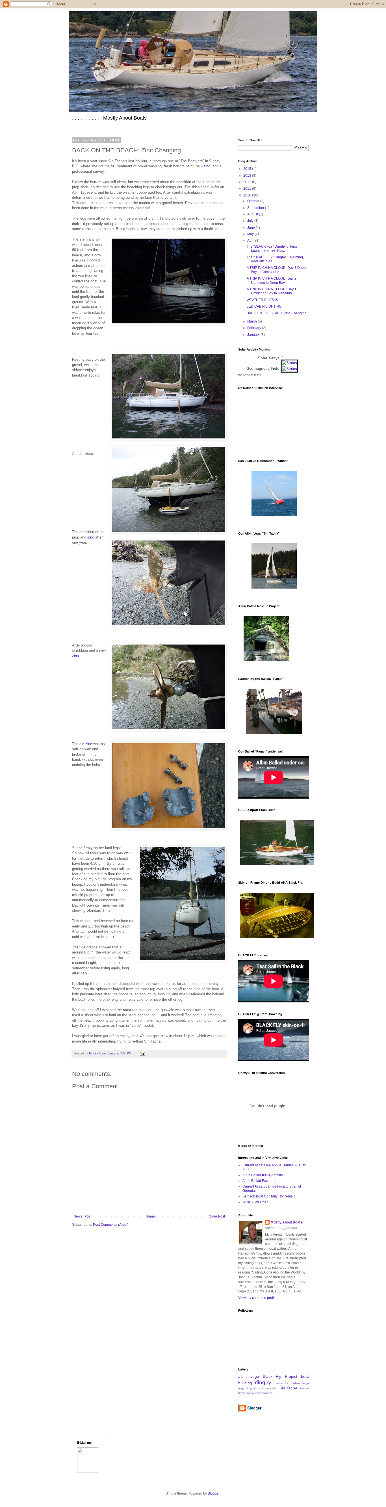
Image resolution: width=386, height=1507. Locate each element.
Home (150, 1216)
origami (243, 1388)
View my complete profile (257, 1298)
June (251, 228)
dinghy (263, 1382)
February (254, 328)
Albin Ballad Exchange (259, 1181)
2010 (247, 195)
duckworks (281, 1383)
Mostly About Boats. (287, 1222)
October (253, 201)
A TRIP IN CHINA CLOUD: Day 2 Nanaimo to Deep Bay (271, 280)
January (254, 335)
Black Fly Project (280, 1376)
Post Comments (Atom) (110, 1225)
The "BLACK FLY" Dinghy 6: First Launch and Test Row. (272, 248)
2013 (247, 176)
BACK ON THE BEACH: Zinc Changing (277, 313)
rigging (253, 1388)
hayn (305, 1383)
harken (295, 1383)
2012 (247, 182)
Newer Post (82, 1216)
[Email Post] (141, 1053)
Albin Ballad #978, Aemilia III (264, 1175)
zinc (206, 166)
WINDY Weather (255, 1202)
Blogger (214, 1493)
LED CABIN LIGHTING (264, 306)
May (251, 234)
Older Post (217, 1216)
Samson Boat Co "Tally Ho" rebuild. (269, 1196)
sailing (274, 1388)
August (253, 214)
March (252, 321)
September (256, 208)
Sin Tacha (288, 1388)
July (250, 221)
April (251, 241)
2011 (247, 189)
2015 (247, 169)
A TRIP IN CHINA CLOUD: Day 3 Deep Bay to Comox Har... (276, 270)
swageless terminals (259, 1392)
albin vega (248, 1376)
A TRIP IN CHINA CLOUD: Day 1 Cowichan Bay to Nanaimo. (271, 291)
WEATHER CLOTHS (262, 300)
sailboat (264, 1388)
